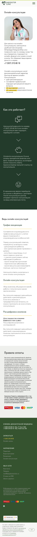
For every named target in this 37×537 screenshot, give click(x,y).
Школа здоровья (8, 478)
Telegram (6, 471)
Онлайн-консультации (10, 458)
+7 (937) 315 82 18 (8, 428)
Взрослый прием (8, 453)
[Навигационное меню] (33, 3)
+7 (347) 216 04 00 (8, 438)
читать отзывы (8, 510)
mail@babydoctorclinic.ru (11, 473)
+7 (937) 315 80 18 (12, 63)
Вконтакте (6, 469)
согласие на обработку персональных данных (14, 528)
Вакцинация (7, 456)
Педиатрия (6, 451)
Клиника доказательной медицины (18, 424)
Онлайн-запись (8, 441)
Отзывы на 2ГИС (8, 476)
